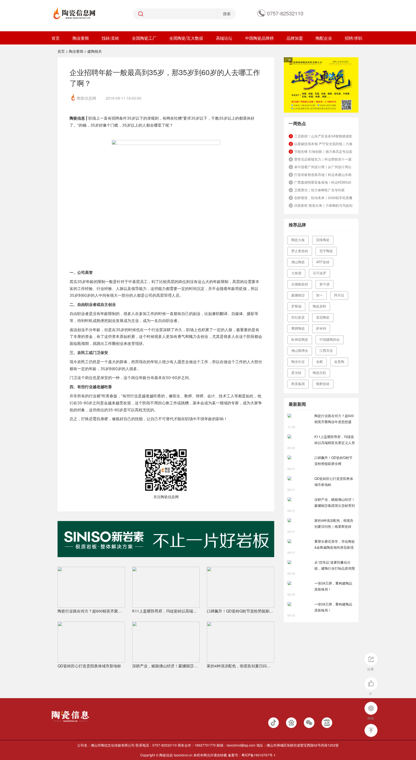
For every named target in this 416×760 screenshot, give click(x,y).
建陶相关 (94, 51)
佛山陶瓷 (298, 261)
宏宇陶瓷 (326, 250)
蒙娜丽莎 (298, 295)
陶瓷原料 (319, 306)
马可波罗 (319, 273)
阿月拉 (339, 295)
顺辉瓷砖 (323, 383)
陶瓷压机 (319, 372)
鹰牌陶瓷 (298, 328)
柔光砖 (296, 372)
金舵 (319, 361)
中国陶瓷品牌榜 (259, 38)
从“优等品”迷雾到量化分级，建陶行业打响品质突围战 (334, 565)
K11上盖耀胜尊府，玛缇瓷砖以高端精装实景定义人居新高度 (166, 611)
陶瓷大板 (298, 239)
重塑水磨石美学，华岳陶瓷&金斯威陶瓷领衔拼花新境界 (334, 544)
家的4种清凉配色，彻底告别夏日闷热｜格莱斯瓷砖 (240, 666)
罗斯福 (296, 306)
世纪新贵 (298, 317)
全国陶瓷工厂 (144, 38)
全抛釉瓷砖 (299, 284)
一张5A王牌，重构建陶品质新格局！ (333, 586)
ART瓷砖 (323, 261)
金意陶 (339, 361)
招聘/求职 (353, 38)
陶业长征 (298, 361)
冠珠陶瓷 (323, 239)
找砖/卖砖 (110, 38)
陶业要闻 (80, 38)
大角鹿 (296, 273)
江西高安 (326, 350)
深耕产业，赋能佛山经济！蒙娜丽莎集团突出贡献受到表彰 (166, 666)
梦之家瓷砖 (299, 250)
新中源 (324, 284)
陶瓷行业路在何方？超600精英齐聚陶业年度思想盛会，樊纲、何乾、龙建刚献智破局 (91, 611)
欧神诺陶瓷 (299, 339)
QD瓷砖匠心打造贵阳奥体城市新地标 (89, 666)
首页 (56, 38)
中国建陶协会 (329, 339)
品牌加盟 (294, 38)
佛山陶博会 (299, 350)
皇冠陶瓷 (323, 317)
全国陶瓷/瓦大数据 (186, 38)
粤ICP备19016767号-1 (258, 755)
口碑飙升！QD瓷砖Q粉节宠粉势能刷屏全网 (240, 611)
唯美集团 (298, 383)
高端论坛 (224, 38)
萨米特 (321, 328)
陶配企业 (324, 38)
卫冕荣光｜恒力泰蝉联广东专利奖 (319, 189)
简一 (319, 295)
